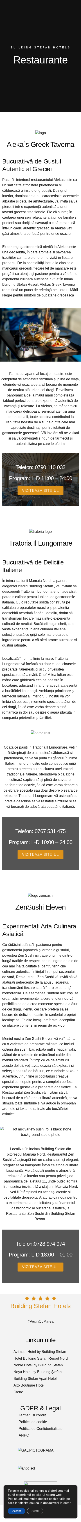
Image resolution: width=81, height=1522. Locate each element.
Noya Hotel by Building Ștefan (38, 1372)
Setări (35, 1511)
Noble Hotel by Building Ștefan (38, 1365)
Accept (16, 1511)
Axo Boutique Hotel (29, 1385)
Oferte (18, 1392)
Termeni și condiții (33, 1415)
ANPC (24, 1435)
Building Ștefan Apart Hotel (35, 1378)
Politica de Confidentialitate (41, 1429)
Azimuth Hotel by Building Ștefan (40, 1352)
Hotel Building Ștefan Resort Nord (41, 1358)
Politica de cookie (33, 1422)
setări (67, 1503)
